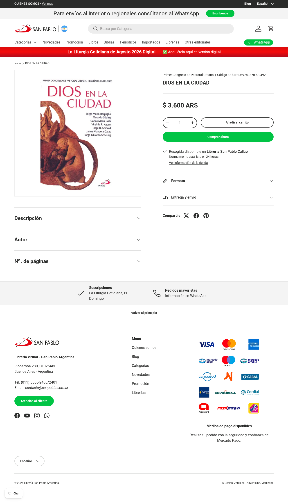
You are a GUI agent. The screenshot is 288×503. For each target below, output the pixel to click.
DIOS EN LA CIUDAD (37, 63)
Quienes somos (144, 347)
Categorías (23, 42)
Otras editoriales (198, 42)
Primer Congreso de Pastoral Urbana (188, 75)
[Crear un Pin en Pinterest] (206, 216)
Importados (151, 42)
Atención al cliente (34, 401)
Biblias (109, 42)
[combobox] (161, 29)
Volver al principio (144, 313)
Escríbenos (220, 13)
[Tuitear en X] (186, 216)
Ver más (47, 4)
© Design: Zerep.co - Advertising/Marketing (248, 483)
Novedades (51, 42)
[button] (271, 29)
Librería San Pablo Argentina (41, 483)
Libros (93, 42)
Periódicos (128, 42)
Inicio (17, 63)
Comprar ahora (218, 137)
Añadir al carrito (237, 122)
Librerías (172, 42)
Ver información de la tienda (188, 163)
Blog (247, 4)
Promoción (74, 42)
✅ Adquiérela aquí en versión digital (192, 52)
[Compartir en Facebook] (196, 216)
